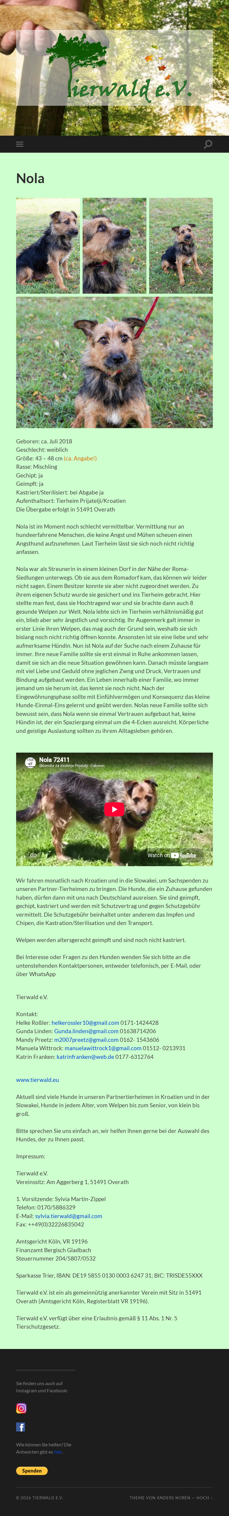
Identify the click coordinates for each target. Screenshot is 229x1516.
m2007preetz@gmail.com (86, 1039)
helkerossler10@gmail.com (85, 1022)
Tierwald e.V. (48, 1497)
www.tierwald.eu (37, 1079)
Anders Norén (174, 1497)
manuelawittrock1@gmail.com (103, 1048)
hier (58, 1451)
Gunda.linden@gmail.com (86, 1030)
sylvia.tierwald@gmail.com (68, 1215)
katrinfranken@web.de (85, 1056)
